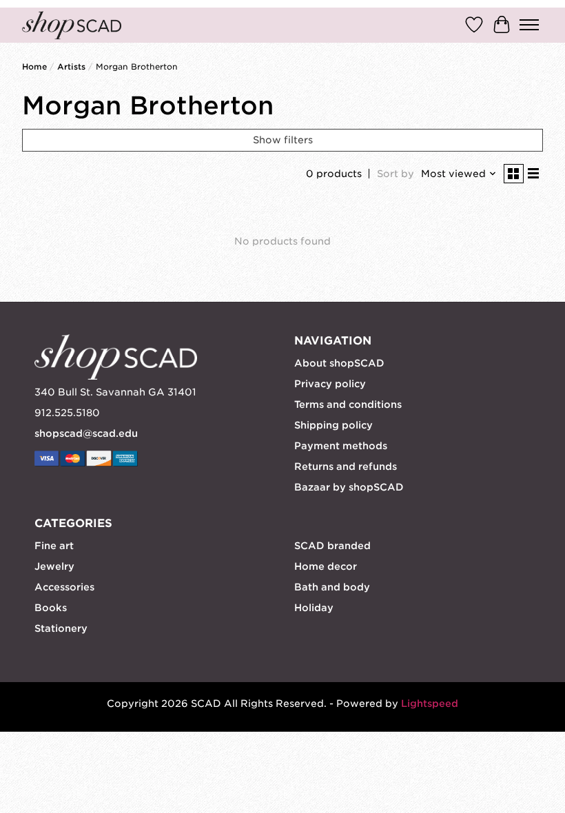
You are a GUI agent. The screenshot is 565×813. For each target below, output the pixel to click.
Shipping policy (333, 425)
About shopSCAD (339, 363)
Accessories (64, 587)
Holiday (313, 607)
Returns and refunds (345, 466)
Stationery (61, 628)
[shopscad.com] (71, 25)
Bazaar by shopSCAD (349, 487)
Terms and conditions (348, 404)
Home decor (325, 566)
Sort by (395, 173)
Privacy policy (330, 383)
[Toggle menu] (529, 25)
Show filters (283, 139)
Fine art (54, 545)
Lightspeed (429, 703)
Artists (71, 67)
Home (34, 67)
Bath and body (332, 587)
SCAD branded (332, 545)
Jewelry (54, 566)
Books (50, 607)
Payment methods (340, 445)
